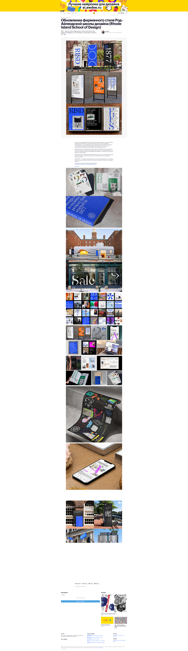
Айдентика (78, 586)
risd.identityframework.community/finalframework (85, 164)
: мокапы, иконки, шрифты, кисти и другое (96, 640)
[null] (78, 583)
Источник (77, 166)
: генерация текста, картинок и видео (95, 642)
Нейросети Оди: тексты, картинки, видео (119, 641)
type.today (101, 647)
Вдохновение (83, 586)
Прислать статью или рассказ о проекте (118, 636)
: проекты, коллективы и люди (95, 637)
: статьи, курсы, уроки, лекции (95, 635)
